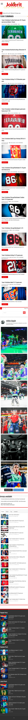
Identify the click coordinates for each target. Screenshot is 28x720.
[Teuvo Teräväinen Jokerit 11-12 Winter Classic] (4, 601)
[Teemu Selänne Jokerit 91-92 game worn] (4, 534)
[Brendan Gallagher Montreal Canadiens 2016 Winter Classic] (4, 528)
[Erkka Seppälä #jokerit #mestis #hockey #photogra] (14, 340)
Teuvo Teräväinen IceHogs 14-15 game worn (12, 255)
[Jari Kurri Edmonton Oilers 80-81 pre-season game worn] (4, 552)
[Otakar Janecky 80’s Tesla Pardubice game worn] (4, 564)
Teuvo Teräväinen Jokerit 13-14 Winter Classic (17, 569)
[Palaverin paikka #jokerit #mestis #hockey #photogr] (14, 447)
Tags (11, 511)
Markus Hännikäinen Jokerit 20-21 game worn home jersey (17, 663)
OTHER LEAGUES (12, 53)
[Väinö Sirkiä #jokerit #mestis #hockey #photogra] (14, 420)
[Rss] (14, 718)
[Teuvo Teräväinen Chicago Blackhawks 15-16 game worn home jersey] (4, 576)
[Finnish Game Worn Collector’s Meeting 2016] (4, 558)
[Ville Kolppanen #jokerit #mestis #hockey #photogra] (14, 394)
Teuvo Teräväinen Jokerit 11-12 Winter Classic (17, 599)
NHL (9, 24)
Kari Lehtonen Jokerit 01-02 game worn (16, 593)
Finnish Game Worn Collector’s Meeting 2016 (17, 557)
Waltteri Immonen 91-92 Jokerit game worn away (17, 703)
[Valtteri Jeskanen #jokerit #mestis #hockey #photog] (14, 474)
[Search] (24, 312)
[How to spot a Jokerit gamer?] (4, 516)
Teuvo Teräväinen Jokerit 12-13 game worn (12, 282)
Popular (2, 511)
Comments (16, 511)
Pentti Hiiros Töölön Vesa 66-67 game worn (17, 657)
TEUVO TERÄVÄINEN (14, 24)
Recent (7, 511)
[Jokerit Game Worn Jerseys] (14, 5)
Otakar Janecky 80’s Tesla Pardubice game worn (17, 563)
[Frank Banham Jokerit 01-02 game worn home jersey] (4, 617)
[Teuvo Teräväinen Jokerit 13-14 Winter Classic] (4, 570)
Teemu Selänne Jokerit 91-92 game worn (16, 532)
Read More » (5, 44)
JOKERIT (12, 284)
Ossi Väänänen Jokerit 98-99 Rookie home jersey (17, 675)
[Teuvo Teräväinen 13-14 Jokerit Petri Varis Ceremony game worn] (4, 546)
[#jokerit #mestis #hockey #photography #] (14, 367)
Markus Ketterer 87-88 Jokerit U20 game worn (12, 13)
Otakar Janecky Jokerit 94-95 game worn (16, 520)
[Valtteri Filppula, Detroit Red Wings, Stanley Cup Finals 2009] (4, 582)
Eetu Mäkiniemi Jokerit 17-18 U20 (15, 650)
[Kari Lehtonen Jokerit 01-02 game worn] (4, 595)
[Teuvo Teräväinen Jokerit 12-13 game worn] (4, 540)
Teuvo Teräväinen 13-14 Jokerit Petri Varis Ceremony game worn (17, 634)
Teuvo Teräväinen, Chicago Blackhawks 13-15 (12, 228)
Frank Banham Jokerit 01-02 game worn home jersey (17, 616)
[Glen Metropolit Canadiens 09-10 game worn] (4, 588)
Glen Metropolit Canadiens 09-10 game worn (17, 587)
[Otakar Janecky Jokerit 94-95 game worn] (4, 522)
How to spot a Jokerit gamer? (14, 514)
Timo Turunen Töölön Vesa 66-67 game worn (17, 709)
